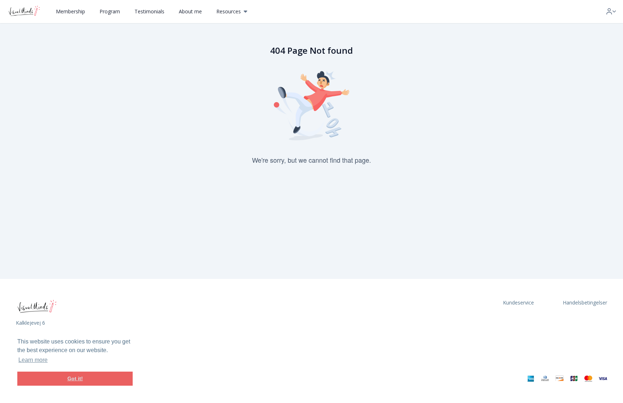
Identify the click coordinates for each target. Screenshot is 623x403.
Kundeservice (518, 302)
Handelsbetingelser (585, 302)
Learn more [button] (33, 360)
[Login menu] (611, 11)
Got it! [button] (75, 378)
